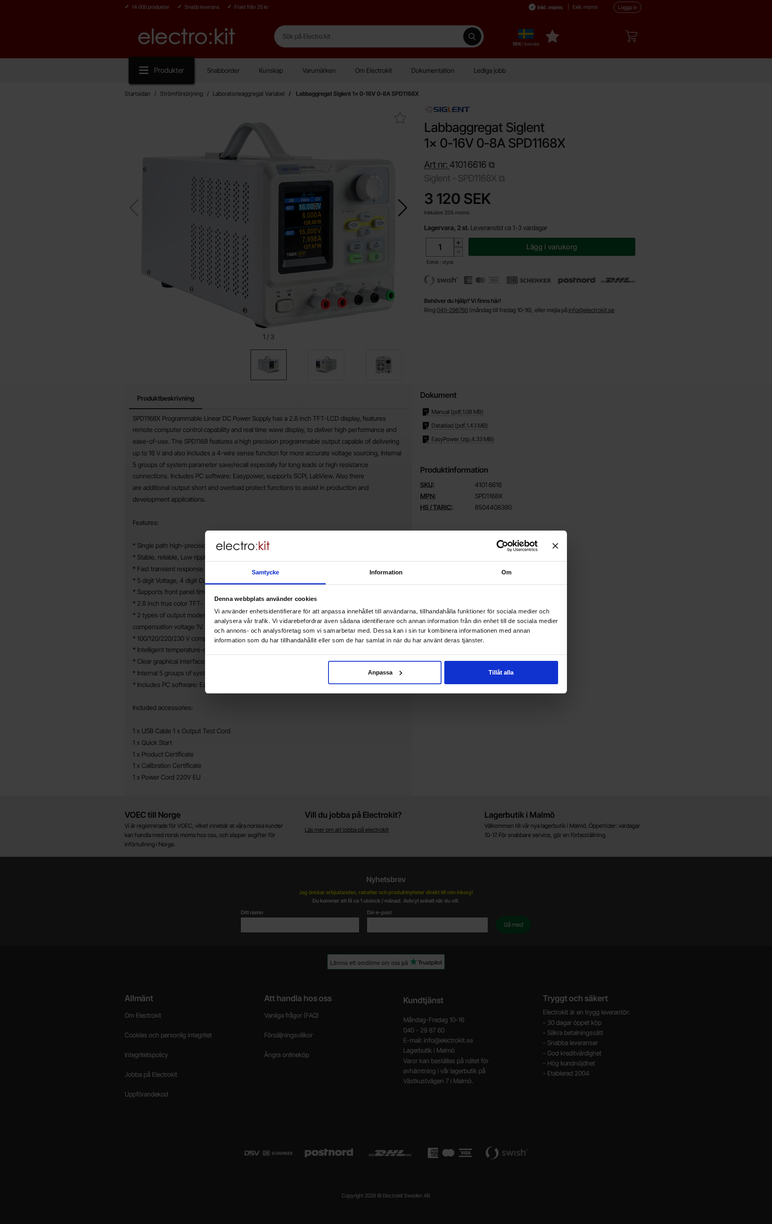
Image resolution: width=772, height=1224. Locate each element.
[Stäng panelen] (555, 546)
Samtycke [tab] (265, 572)
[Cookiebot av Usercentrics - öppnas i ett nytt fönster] (502, 546)
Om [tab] (506, 572)
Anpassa (380, 672)
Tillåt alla (501, 672)
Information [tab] (386, 572)
